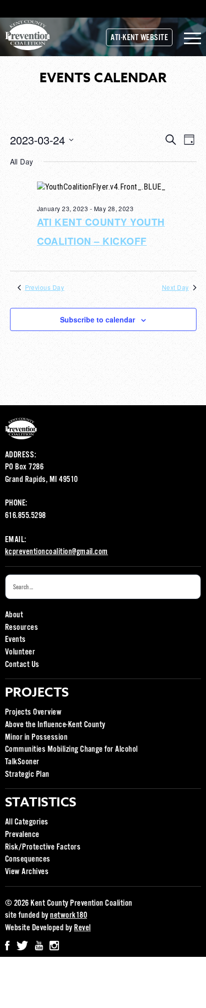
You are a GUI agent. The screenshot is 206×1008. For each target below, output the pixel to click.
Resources (21, 627)
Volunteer (20, 652)
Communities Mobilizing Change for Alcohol (71, 749)
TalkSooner (22, 762)
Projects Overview (33, 712)
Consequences (27, 859)
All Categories (26, 822)
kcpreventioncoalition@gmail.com (56, 552)
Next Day (175, 287)
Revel (82, 928)
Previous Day (44, 287)
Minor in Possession (36, 737)
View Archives (26, 872)
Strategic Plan (27, 774)
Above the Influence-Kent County (55, 725)
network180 (68, 915)
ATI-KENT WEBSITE (139, 38)
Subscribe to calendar (97, 319)
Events (15, 639)
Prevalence (22, 834)
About (14, 615)
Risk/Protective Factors (42, 847)
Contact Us (22, 664)
